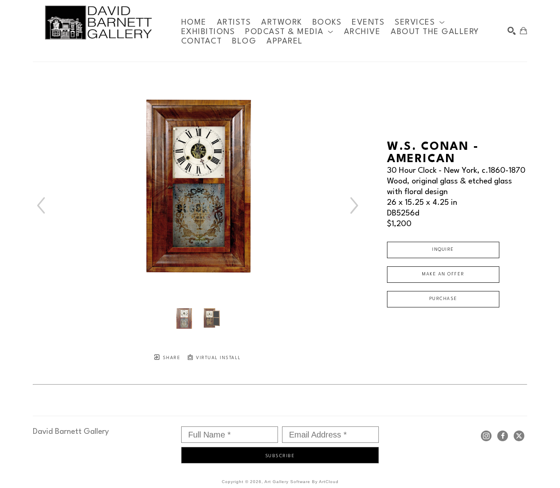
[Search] (512, 31)
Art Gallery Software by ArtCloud (301, 481)
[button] (420, 22)
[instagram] (486, 436)
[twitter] (519, 436)
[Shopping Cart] (523, 31)
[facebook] (502, 436)
